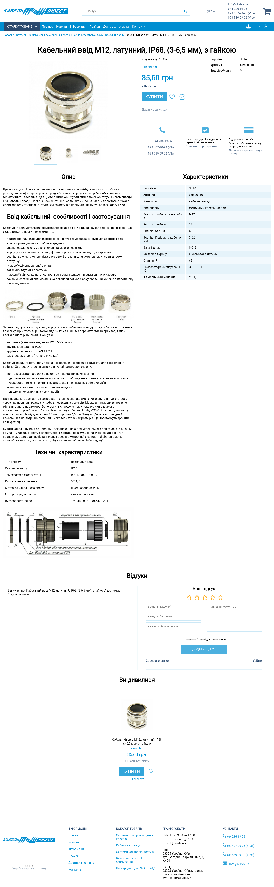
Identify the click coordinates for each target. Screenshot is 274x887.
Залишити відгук (139, 760)
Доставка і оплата (116, 26)
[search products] (185, 11)
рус (209, 15)
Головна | (9, 35)
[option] (68, 100)
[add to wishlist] (172, 96)
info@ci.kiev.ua (239, 864)
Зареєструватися (158, 660)
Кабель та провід (128, 845)
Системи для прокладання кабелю (134, 837)
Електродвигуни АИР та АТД (135, 868)
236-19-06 (237, 9)
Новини (61, 26)
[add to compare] (182, 96)
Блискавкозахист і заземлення (129, 860)
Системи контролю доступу (135, 852)
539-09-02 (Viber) (242, 17)
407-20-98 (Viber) (242, 13)
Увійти (257, 660)
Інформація (78, 26)
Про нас (47, 26)
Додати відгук (152, 109)
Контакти (138, 26)
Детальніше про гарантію (201, 146)
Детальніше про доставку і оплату (245, 152)
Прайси (94, 26)
